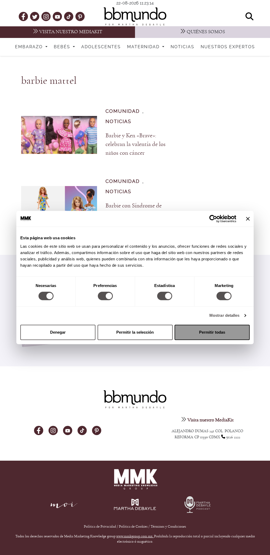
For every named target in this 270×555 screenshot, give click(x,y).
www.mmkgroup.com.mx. (135, 536)
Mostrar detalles (224, 315)
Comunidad (122, 111)
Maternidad (144, 47)
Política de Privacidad (100, 526)
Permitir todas (212, 332)
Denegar (58, 332)
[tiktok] (69, 16)
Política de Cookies (133, 526)
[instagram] (46, 16)
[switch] (105, 296)
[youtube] (57, 16)
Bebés (63, 47)
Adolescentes (101, 47)
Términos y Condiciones (168, 526)
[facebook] (23, 16)
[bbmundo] (135, 16)
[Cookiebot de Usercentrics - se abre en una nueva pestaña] (213, 219)
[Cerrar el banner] (248, 219)
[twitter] (34, 16)
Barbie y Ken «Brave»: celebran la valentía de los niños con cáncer (135, 144)
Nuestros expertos (228, 47)
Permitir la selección (135, 332)
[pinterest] (80, 16)
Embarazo (29, 47)
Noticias (182, 47)
